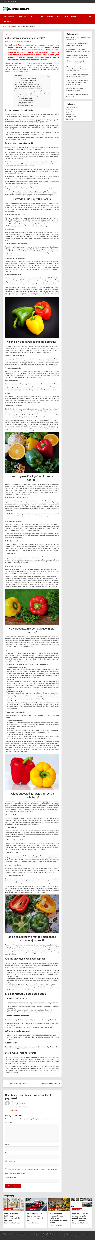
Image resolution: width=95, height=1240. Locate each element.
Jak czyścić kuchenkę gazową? (17, 1083)
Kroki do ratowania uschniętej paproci (28, 97)
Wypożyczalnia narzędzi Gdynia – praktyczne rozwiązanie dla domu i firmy (58, 1218)
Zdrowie (74, 17)
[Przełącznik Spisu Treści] (47, 76)
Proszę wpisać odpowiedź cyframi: (15, 1173)
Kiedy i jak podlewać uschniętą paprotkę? (27, 84)
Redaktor (17, 1223)
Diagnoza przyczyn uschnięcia (28, 78)
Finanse (34, 17)
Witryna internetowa (11, 1161)
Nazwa (7, 1145)
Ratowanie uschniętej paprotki (28, 80)
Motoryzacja (62, 17)
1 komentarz (28, 41)
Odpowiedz (14, 1110)
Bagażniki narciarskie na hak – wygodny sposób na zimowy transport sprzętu (81, 1217)
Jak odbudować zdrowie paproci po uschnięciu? (29, 91)
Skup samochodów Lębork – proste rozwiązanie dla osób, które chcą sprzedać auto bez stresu (77, 82)
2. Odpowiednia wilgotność (26, 100)
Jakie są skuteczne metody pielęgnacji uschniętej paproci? (32, 93)
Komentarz (9, 1122)
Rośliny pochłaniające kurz (49, 1083)
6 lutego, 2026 (31, 1223)
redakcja (20, 41)
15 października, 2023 (11, 41)
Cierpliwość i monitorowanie (25, 105)
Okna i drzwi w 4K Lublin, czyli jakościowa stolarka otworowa (12, 1217)
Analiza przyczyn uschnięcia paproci (27, 95)
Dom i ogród (23, 17)
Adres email (9, 1153)
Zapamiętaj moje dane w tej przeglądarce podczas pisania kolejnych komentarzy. (32, 1169)
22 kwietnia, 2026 (9, 1223)
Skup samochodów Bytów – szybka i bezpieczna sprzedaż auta (35, 1217)
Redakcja (8, 21)
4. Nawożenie (23, 103)
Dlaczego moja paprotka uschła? (24, 82)
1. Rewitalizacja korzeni (26, 98)
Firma (42, 17)
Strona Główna (10, 17)
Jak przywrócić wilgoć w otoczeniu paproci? (28, 86)
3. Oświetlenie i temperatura (26, 102)
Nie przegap (9, 1196)
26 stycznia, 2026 (77, 1223)
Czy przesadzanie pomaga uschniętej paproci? (28, 88)
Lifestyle (51, 17)
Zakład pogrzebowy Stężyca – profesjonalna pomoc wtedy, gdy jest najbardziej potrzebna (77, 69)
